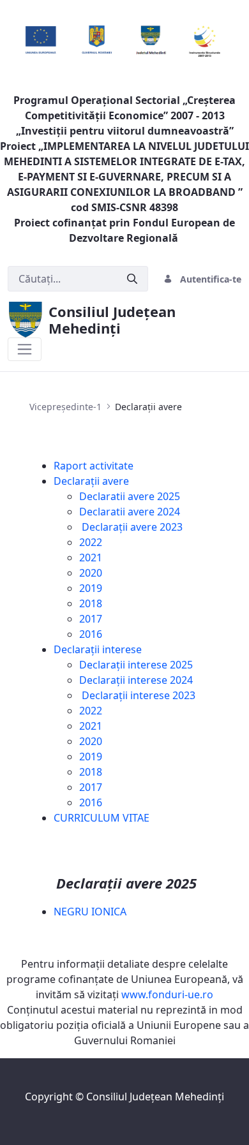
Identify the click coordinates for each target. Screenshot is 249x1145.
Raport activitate (93, 466)
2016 (90, 634)
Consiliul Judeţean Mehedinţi (155, 1097)
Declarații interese (98, 649)
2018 (90, 603)
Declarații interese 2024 (136, 680)
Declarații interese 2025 (136, 665)
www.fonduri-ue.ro (167, 994)
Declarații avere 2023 (131, 527)
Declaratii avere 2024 (129, 512)
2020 (90, 573)
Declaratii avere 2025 (129, 496)
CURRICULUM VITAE (101, 818)
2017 (90, 619)
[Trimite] (132, 279)
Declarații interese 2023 (137, 695)
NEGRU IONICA (90, 912)
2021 (90, 557)
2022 (90, 542)
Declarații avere (91, 481)
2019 (90, 588)
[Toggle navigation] (25, 349)
